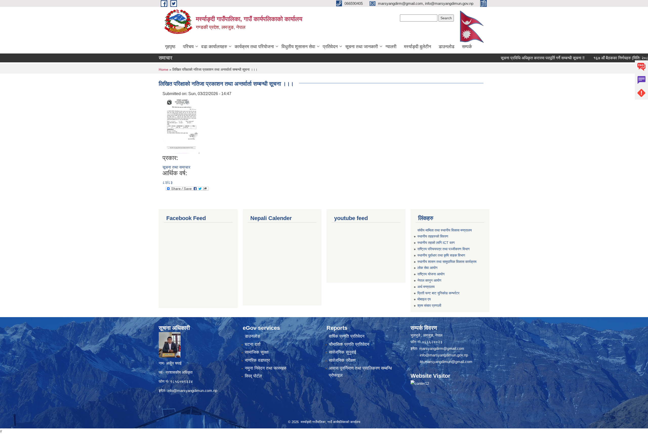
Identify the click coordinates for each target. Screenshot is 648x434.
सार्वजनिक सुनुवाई (342, 352)
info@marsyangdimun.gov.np (444, 355)
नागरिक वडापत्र (257, 360)
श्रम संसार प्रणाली (429, 305)
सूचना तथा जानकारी (361, 46)
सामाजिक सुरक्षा (257, 352)
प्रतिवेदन (330, 46)
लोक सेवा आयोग (427, 268)
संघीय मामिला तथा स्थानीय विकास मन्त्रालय (444, 230)
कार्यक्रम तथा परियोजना (254, 46)
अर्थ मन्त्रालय (426, 287)
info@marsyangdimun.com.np (192, 390)
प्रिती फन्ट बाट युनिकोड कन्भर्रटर (438, 293)
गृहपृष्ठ (170, 46)
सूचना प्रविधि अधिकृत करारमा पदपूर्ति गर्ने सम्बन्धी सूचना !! (528, 58)
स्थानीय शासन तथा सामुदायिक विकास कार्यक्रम (446, 262)
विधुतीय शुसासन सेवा (298, 46)
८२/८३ (168, 182)
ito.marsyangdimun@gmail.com (446, 361)
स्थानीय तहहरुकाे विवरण (432, 236)
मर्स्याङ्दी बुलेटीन (417, 46)
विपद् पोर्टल (253, 376)
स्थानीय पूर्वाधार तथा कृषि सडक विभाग (441, 255)
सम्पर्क (467, 46)
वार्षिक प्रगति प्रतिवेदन (346, 336)
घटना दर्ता (252, 344)
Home (163, 69)
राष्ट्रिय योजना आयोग (430, 274)
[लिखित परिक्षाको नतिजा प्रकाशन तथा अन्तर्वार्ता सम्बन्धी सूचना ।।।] (181, 125)
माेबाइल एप (424, 299)
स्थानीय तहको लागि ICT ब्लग (436, 243)
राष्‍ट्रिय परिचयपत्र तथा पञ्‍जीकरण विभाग (443, 249)
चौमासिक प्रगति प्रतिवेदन (349, 344)
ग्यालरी (391, 46)
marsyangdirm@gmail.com (441, 348)
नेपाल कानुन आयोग (429, 280)
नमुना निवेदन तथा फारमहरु (266, 368)
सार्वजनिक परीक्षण (342, 360)
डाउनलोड (446, 46)
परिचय (188, 46)
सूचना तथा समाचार (176, 167)
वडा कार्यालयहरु (214, 46)
